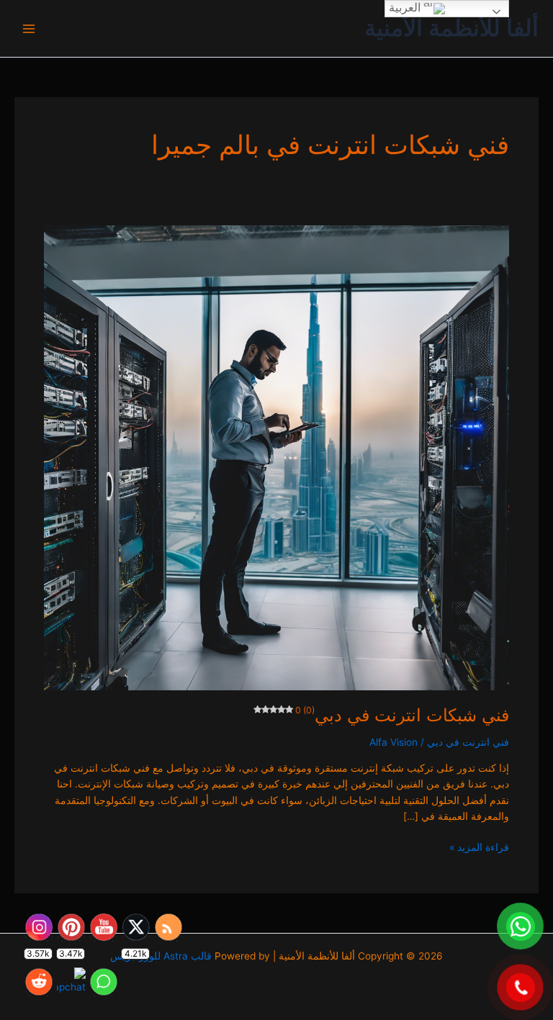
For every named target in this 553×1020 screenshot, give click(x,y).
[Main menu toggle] (29, 28)
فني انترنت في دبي (468, 742)
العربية (406, 7)
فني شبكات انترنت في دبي (402, 715)
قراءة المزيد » (479, 846)
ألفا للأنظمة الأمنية (451, 28)
